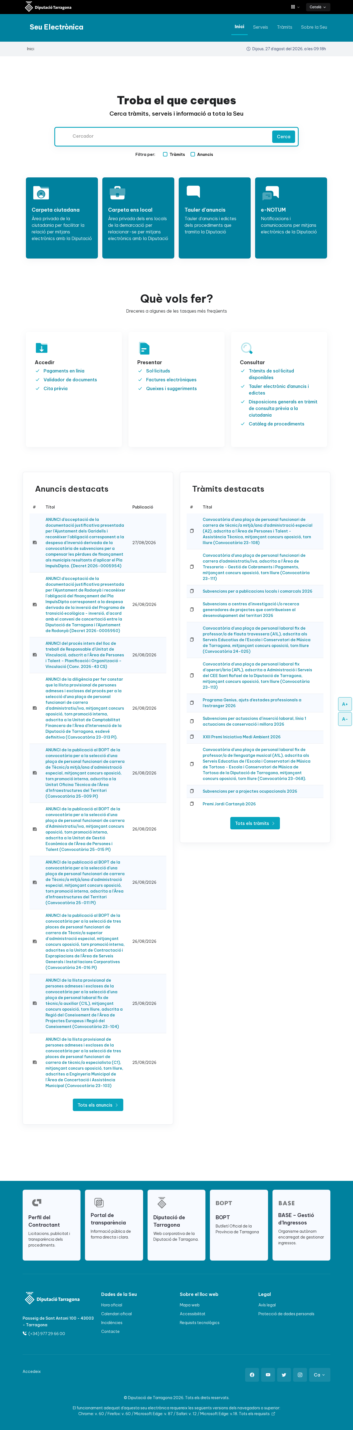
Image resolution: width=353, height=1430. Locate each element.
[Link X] (284, 1375)
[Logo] (49, 1299)
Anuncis (205, 154)
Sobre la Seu (314, 27)
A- (345, 719)
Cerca (283, 136)
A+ (345, 704)
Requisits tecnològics (200, 1322)
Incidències (111, 1322)
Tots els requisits (255, 1413)
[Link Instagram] (300, 1375)
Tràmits (284, 27)
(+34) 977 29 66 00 (46, 1333)
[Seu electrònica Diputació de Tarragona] (48, 7)
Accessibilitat (192, 1313)
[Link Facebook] (252, 1375)
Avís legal (267, 1305)
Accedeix (32, 1371)
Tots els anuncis (95, 1105)
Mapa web (190, 1305)
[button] (297, 7)
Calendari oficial (116, 1313)
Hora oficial (111, 1305)
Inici (239, 26)
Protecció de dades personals (286, 1313)
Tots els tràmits (252, 823)
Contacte (110, 1331)
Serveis (260, 27)
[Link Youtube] (268, 1375)
